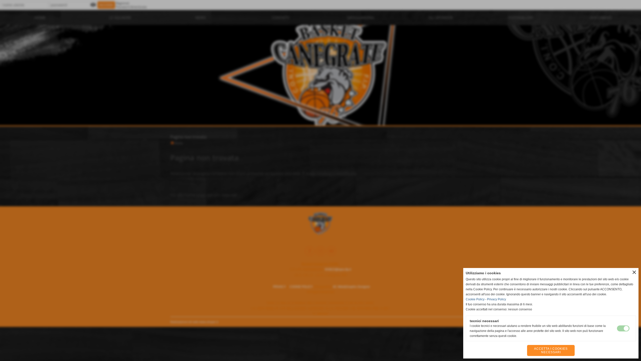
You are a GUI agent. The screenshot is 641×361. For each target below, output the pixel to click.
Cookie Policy (475, 299)
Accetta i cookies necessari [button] (551, 350)
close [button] (634, 272)
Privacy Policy (496, 299)
